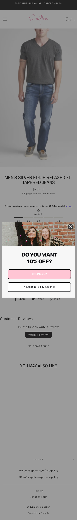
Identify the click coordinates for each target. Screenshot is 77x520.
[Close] (70, 226)
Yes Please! (39, 274)
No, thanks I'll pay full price (39, 286)
